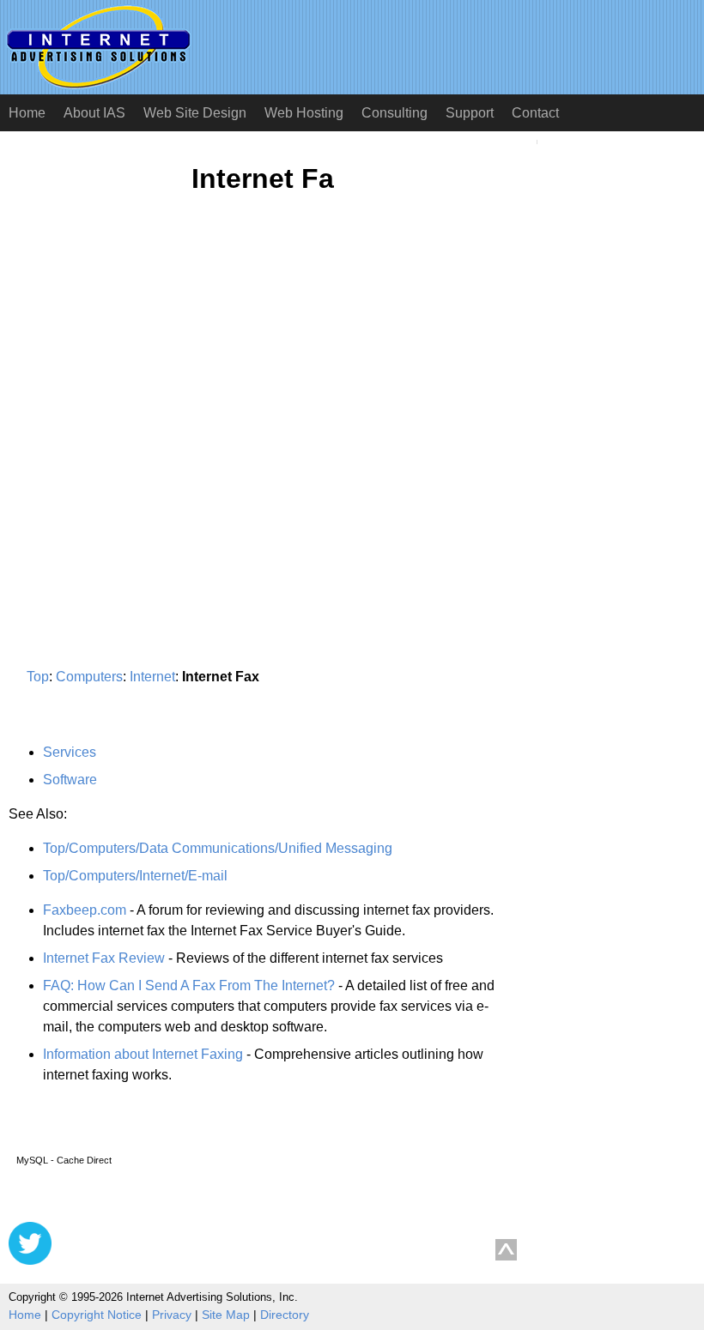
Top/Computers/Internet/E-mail (135, 875)
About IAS (94, 113)
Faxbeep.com (84, 910)
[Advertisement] (153, 375)
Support (470, 113)
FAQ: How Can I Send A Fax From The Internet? (189, 985)
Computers (89, 676)
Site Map (226, 1314)
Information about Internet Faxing (143, 1054)
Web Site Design (194, 113)
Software (70, 779)
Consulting (394, 113)
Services (69, 752)
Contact (535, 113)
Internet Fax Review (104, 958)
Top (38, 676)
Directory (284, 1314)
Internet (152, 676)
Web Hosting (303, 113)
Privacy (171, 1314)
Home (27, 113)
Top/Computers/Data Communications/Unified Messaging (217, 848)
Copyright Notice (97, 1314)
